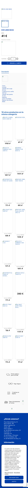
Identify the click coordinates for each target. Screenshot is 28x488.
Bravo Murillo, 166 (9, 423)
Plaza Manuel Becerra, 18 (11, 422)
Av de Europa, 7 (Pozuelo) (11, 435)
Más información (9, 472)
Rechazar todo (14, 477)
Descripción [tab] (5, 71)
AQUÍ (10, 461)
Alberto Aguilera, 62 (9, 425)
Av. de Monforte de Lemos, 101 (12, 430)
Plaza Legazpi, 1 (8, 428)
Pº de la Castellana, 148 (10, 437)
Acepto (14, 481)
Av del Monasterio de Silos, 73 (12, 438)
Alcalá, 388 (7, 427)
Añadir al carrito (14, 63)
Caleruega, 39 (8, 433)
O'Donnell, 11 (7, 432)
